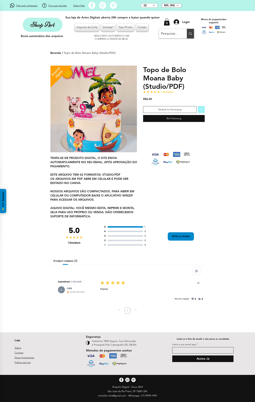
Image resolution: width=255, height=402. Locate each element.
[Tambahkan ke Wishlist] (201, 109)
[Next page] (136, 310)
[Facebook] (91, 5)
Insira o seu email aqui (184, 344)
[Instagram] (102, 5)
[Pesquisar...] (190, 33)
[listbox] (171, 5)
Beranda (55, 53)
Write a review (181, 236)
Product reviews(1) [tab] (65, 261)
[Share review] (198, 283)
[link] (167, 22)
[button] (171, 5)
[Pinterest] (113, 5)
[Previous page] (119, 310)
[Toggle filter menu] (197, 271)
